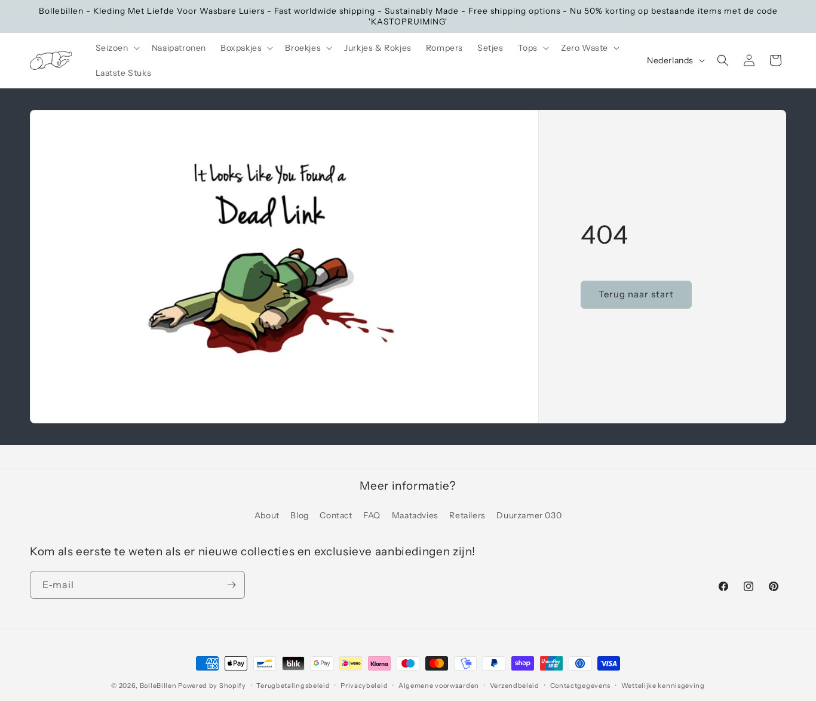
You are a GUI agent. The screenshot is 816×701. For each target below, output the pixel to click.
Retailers (467, 515)
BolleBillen (158, 685)
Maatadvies (415, 515)
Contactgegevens (580, 685)
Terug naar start (636, 294)
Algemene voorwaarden (438, 685)
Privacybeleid (364, 685)
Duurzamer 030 (529, 515)
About (267, 515)
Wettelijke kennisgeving (663, 685)
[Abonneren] (231, 585)
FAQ (372, 515)
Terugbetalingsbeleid (293, 685)
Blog (299, 515)
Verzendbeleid (514, 685)
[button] (116, 47)
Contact (336, 515)
